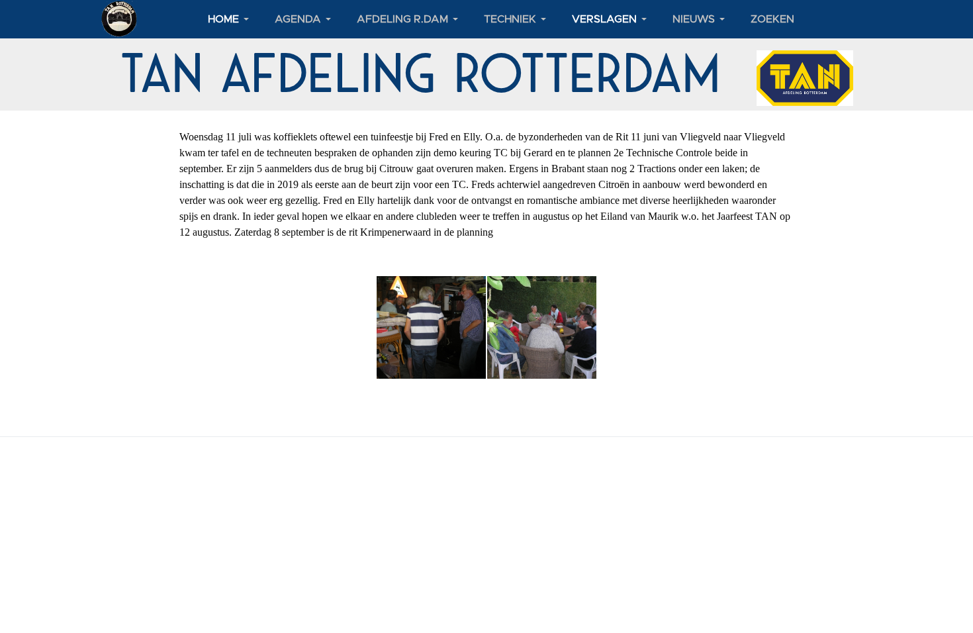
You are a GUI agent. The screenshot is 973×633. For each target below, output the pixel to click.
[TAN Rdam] (119, 18)
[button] (230, 19)
